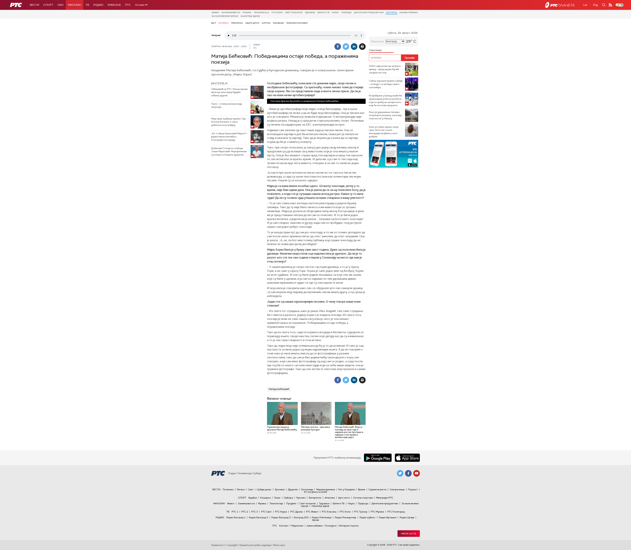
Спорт (48, 5)
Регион (241, 489)
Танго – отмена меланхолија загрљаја (226, 105)
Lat (585, 5)
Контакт (284, 525)
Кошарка (265, 497)
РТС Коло (345, 511)
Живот (215, 12)
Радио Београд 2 (258, 517)
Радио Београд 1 (235, 517)
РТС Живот (312, 511)
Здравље (310, 12)
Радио (98, 5)
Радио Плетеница (321, 517)
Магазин (74, 5)
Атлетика (330, 497)
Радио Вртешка (387, 517)
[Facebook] (337, 46)
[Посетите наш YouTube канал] (416, 473)
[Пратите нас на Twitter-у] (400, 473)
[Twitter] (346, 46)
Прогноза (377, 41)
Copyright (232, 545)
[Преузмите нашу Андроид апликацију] (378, 458)
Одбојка (288, 497)
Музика (247, 12)
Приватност (218, 545)
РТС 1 (235, 511)
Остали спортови (363, 497)
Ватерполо (315, 497)
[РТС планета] (559, 5)
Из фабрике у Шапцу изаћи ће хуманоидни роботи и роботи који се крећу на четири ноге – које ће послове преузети (385, 100)
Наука (335, 12)
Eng (595, 5)
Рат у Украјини (346, 489)
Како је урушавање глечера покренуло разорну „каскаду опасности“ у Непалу (385, 115)
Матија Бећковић (279, 389)
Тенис (277, 497)
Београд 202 (301, 517)
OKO (61, 5)
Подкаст (413, 489)
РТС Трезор (360, 511)
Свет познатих (294, 12)
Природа (346, 12)
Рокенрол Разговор (297, 23)
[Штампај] (362, 46)
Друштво (293, 489)
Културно (391, 12)
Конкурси (330, 525)
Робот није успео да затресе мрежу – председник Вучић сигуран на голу (385, 69)
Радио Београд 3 (281, 517)
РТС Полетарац (396, 511)
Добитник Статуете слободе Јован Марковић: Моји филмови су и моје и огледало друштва (229, 151)
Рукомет (301, 497)
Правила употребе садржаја (255, 545)
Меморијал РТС (384, 497)
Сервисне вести (377, 489)
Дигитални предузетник (369, 12)
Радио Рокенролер (345, 517)
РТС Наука (281, 511)
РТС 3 (254, 511)
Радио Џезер (407, 517)
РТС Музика (377, 511)
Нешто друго (252, 23)
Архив (315, 519)
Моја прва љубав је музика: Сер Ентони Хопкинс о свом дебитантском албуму (228, 122)
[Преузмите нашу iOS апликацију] (407, 458)
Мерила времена (325, 489)
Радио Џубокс (367, 517)
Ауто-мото (344, 497)
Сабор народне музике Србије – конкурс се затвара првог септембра (386, 84)
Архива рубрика (408, 12)
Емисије (114, 5)
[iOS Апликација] (393, 154)
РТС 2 (244, 511)
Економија (307, 489)
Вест (213, 23)
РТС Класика (329, 511)
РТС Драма (296, 511)
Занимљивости (231, 12)
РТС (128, 5)
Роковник (278, 23)
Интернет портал (349, 525)
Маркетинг (297, 525)
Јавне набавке (314, 525)
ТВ (87, 5)
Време (361, 489)
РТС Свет (266, 511)
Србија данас (264, 489)
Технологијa (261, 12)
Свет (250, 489)
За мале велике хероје (225, 16)
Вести (34, 5)
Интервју (224, 23)
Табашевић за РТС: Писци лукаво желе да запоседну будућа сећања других (229, 92)
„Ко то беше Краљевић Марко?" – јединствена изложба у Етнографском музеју (229, 136)
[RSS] (610, 5)
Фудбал (252, 497)
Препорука (237, 23)
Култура (266, 23)
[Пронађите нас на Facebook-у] (408, 473)
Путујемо (277, 12)
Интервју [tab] (219, 83)
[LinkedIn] (354, 46)
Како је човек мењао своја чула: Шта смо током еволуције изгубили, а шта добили (383, 131)
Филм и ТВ (323, 12)
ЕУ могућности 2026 (315, 491)
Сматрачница (397, 489)
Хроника (280, 489)
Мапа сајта (408, 533)
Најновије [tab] (375, 50)
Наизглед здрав (250, 16)
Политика (228, 489)
